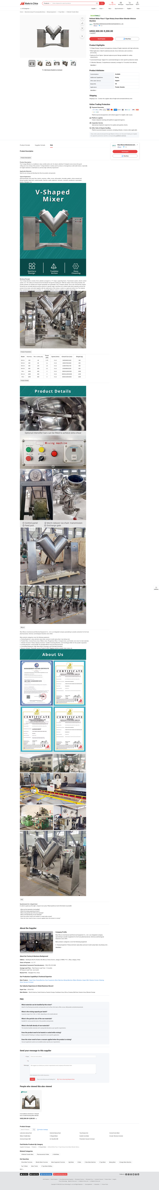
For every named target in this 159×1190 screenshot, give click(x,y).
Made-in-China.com (72, 1181)
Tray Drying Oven (84, 1133)
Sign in (137, 4)
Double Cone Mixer (84, 1136)
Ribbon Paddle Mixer (25, 1136)
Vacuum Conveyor (28, 982)
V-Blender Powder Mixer (72, 12)
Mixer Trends (34, 1166)
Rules (138, 8)
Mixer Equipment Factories (58, 1162)
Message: (26, 1065)
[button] (97, 3)
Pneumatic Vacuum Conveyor (87, 1139)
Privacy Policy (105, 1184)
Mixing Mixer (112, 1162)
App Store (24, 1174)
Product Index (108, 1179)
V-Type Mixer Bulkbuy (46, 1166)
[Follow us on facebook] (126, 1174)
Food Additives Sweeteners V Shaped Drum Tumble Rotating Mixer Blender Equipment (29, 1115)
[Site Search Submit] (102, 3)
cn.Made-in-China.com (95, 1181)
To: (28, 1061)
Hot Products (46, 1179)
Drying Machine (40, 980)
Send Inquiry (101, 39)
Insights (114, 1179)
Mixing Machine (68, 980)
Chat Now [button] (128, 39)
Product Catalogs (43, 1129)
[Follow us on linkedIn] (138, 1174)
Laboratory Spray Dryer (26, 1133)
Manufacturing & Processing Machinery (35, 12)
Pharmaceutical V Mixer (43, 1154)
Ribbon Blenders (77, 980)
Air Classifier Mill (54, 1139)
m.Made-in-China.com (83, 1181)
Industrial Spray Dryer (55, 1133)
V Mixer (79, 1162)
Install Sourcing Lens (61, 1174)
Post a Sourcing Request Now (66, 1079)
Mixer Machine (59, 980)
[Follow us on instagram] (131, 1174)
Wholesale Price (89, 1179)
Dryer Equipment (49, 980)
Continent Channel (99, 1179)
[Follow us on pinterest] (136, 1174)
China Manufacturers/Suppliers (66, 1179)
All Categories (25, 8)
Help (109, 8)
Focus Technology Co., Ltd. (68, 1184)
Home (21, 12)
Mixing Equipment (51, 12)
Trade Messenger (46, 1174)
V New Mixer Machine (90, 1162)
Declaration (96, 1184)
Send (32, 1079)
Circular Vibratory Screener (116, 1136)
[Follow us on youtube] (133, 1174)
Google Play (34, 1174)
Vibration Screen (93, 980)
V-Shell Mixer (56, 1154)
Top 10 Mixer (24, 1166)
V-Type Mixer (61, 12)
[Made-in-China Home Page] (29, 3)
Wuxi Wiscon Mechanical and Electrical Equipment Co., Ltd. (108, 24)
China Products (54, 1179)
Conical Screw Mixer (114, 1133)
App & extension (119, 8)
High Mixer (71, 1162)
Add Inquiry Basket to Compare (53, 70)
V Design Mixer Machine (125, 1162)
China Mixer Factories (26, 1162)
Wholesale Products (79, 1179)
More (21, 1169)
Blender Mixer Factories (42, 1162)
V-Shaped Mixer (54, 1136)
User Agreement (88, 1184)
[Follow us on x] (129, 1174)
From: (27, 1056)
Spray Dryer (32, 980)
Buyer (101, 8)
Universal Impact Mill (25, 1139)
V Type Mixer (102, 1162)
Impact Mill (85, 980)
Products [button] (46, 3)
